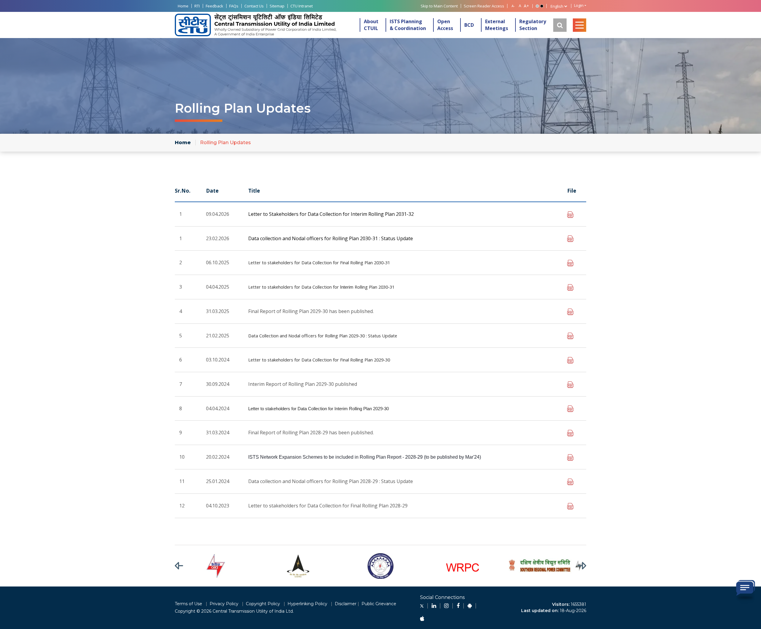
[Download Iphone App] (422, 619)
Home (183, 6)
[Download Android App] (470, 605)
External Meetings (496, 25)
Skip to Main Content (439, 6)
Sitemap (277, 6)
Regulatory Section (532, 25)
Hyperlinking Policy (307, 603)
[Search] (560, 25)
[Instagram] (446, 605)
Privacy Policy (224, 603)
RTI (197, 6)
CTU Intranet (301, 6)
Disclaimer (345, 603)
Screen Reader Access (484, 6)
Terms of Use (188, 603)
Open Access (445, 25)
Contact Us (254, 6)
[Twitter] (422, 605)
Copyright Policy (263, 603)
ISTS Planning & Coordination (408, 25)
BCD (469, 25)
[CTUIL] (255, 25)
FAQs (233, 6)
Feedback (214, 6)
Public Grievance (378, 603)
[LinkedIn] (434, 605)
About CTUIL (371, 25)
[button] (183, 566)
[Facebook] (458, 605)
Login (579, 5)
